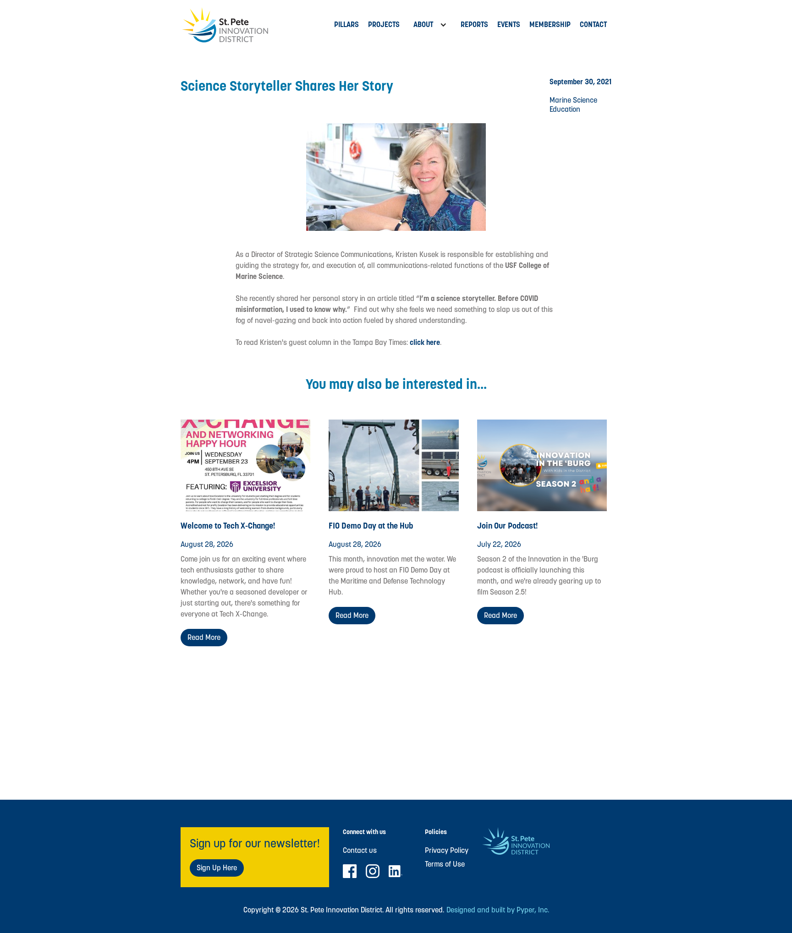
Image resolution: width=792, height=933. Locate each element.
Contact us (360, 850)
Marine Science (573, 100)
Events (508, 24)
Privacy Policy (446, 850)
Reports (474, 24)
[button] (430, 24)
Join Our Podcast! (507, 525)
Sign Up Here (217, 868)
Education (565, 109)
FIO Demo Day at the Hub (371, 525)
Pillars (346, 24)
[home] (255, 25)
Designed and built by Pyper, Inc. (497, 910)
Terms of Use (445, 864)
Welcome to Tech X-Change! (228, 525)
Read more (203, 637)
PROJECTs (384, 24)
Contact (593, 24)
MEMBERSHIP (550, 24)
